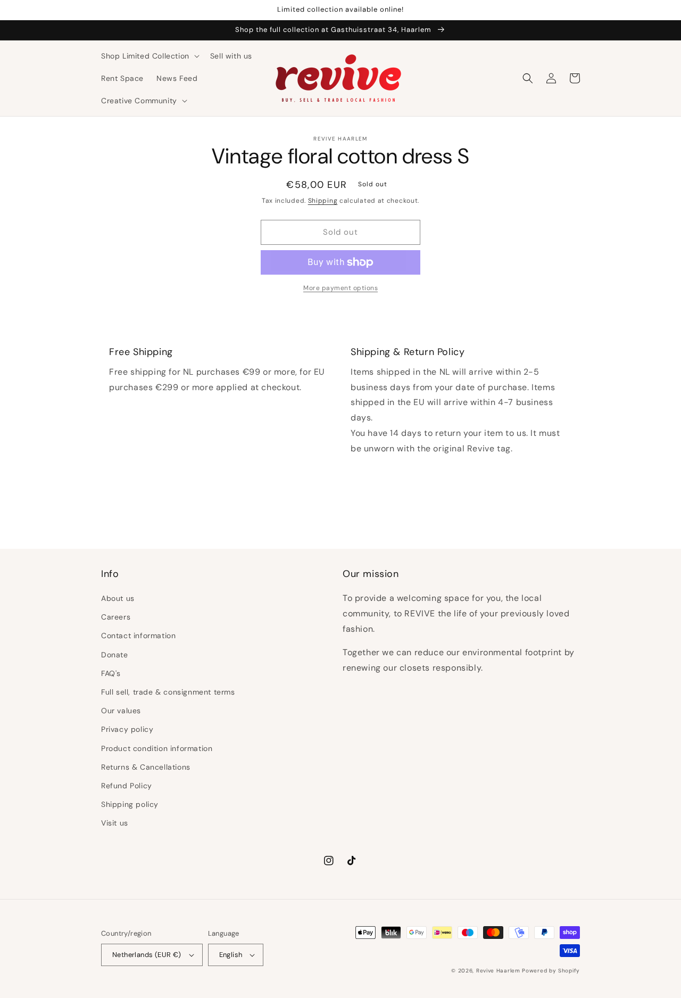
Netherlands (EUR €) (146, 954)
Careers (115, 617)
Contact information (138, 635)
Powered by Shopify (551, 970)
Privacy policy (127, 729)
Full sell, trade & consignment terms (168, 692)
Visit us (114, 823)
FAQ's (111, 673)
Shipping (323, 200)
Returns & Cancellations (145, 767)
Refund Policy (126, 785)
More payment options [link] (340, 288)
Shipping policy (130, 804)
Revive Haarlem (498, 970)
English (231, 954)
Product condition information (156, 748)
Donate (114, 654)
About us (118, 598)
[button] (149, 56)
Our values (121, 710)
